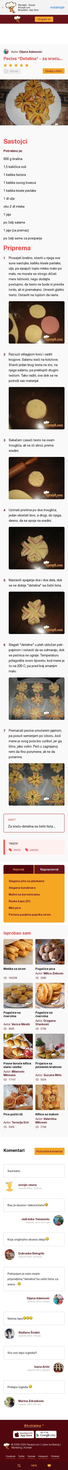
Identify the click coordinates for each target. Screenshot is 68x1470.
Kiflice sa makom (50, 1107)
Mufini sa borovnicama (24, 894)
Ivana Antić (42, 1366)
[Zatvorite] (3, 7)
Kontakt (28, 1447)
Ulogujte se (44, 19)
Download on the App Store (23, 1434)
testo (17, 849)
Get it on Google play (46, 1434)
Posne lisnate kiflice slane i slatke (18, 1057)
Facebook (10, 1456)
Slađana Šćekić (29, 1332)
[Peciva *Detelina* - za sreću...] (37, 322)
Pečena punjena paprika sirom (30, 914)
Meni (34, 1465)
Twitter (21, 1456)
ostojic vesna (27, 1184)
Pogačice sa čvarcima (18, 1007)
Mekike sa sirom (18, 959)
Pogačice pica (50, 959)
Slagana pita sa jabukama (26, 881)
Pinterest (55, 1456)
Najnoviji (18, 869)
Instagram (43, 1456)
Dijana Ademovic (30, 51)
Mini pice (15, 907)
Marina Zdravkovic (31, 1401)
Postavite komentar (49, 1151)
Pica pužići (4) (18, 1107)
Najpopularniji (49, 869)
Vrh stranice (32, 1425)
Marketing (16, 1447)
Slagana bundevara (22, 887)
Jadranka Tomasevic (35, 1219)
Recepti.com (6, 1446)
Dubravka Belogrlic (31, 1253)
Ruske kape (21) (19, 901)
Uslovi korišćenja (50, 1444)
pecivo (34, 849)
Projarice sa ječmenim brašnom (50, 1057)
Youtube (31, 1456)
